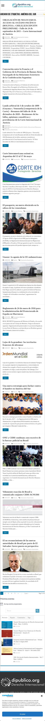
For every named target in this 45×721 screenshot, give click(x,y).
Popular (12, 617)
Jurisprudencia (7, 127)
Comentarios (21, 617)
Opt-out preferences (16, 718)
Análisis (15, 549)
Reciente (4, 617)
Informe (15, 348)
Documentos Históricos (19, 80)
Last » (26, 593)
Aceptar (22, 714)
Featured (15, 211)
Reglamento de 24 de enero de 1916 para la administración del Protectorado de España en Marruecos (21, 311)
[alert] (22, 604)
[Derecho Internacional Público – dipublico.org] (22, 5)
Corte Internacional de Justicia (20, 37)
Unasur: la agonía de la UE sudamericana (22, 257)
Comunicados (16, 159)
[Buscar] (37, 611)
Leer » (5, 61)
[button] (42, 696)
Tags (29, 617)
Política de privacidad (26, 718)
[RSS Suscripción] (44, 14)
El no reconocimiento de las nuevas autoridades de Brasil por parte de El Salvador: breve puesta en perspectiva (20, 543)
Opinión (15, 260)
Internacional (31, 127)
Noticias (20, 211)
